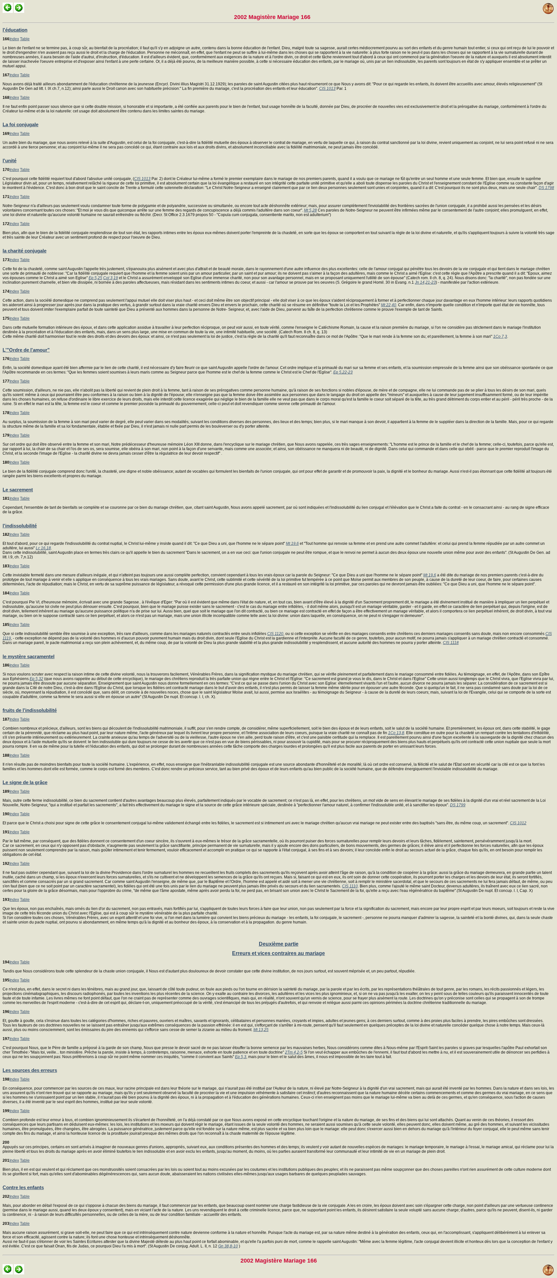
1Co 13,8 (396, 733)
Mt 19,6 (292, 543)
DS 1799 (457, 805)
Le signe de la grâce (25, 782)
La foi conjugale (20, 124)
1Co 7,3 (500, 336)
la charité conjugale (24, 250)
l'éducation (15, 30)
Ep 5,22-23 (343, 372)
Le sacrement (18, 489)
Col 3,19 (110, 278)
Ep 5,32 (36, 679)
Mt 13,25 (261, 1029)
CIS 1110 (350, 886)
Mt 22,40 (388, 305)
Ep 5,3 (240, 1057)
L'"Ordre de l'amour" (26, 350)
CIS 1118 (451, 642)
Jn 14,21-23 (425, 282)
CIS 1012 (518, 823)
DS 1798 (546, 187)
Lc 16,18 (43, 548)
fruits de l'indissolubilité (30, 710)
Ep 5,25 (95, 278)
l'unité (9, 160)
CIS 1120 (275, 633)
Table (25, 39)
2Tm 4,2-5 (294, 1052)
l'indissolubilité (20, 525)
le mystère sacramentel (28, 656)
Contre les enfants (23, 1187)
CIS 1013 (327, 88)
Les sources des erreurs (30, 1070)
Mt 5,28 (310, 210)
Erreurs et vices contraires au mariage (278, 953)
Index (14, 39)
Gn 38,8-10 (228, 1246)
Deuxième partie (278, 944)
